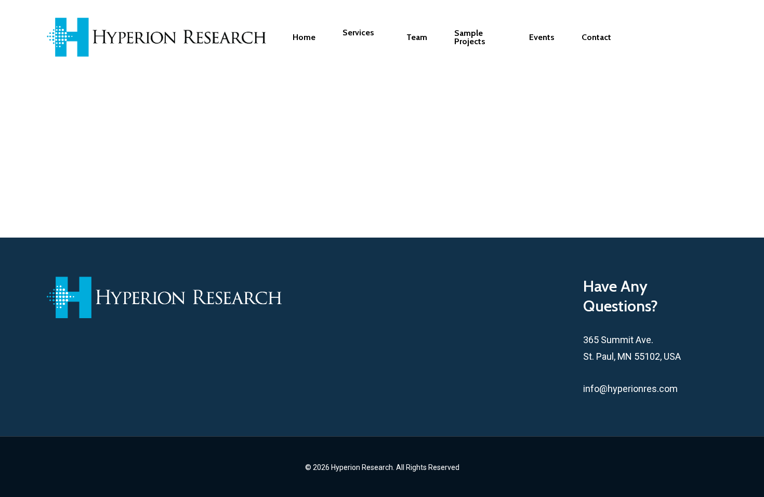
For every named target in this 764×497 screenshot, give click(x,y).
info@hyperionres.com (630, 388)
